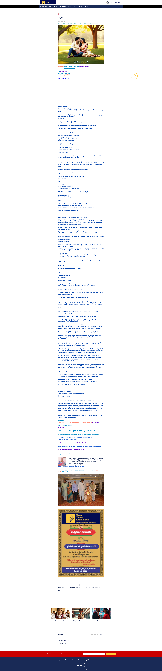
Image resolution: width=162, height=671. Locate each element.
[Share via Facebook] (58, 595)
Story (50, 6)
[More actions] (103, 14)
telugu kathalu (84, 584)
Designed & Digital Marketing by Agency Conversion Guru (82, 669)
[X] (84, 666)
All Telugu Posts (43, 6)
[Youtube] (78, 666)
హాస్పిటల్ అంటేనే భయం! (78, 620)
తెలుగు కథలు (91, 584)
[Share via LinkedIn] (64, 595)
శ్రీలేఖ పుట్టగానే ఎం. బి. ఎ (58, 620)
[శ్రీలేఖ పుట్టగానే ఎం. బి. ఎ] (60, 613)
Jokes (75, 6)
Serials (69, 6)
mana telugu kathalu (62, 584)
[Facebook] (81, 666)
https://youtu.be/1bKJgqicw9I (64, 78)
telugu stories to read (74, 587)
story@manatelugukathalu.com (88, 663)
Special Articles (63, 6)
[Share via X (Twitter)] (61, 595)
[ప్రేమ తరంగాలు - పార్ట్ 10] (101, 613)
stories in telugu (91, 587)
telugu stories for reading (74, 584)
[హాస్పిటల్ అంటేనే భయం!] (81, 613)
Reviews (55, 6)
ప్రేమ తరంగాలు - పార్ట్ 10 (99, 620)
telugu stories (83, 587)
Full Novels (87, 6)
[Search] (111, 2)
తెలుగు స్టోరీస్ (98, 587)
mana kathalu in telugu (63, 587)
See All (109, 605)
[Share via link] (67, 595)
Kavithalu (80, 6)
